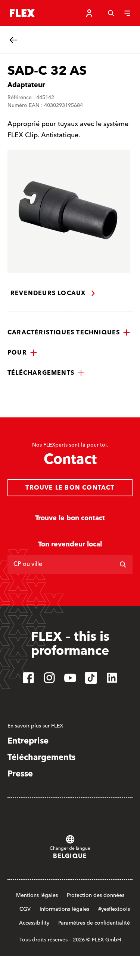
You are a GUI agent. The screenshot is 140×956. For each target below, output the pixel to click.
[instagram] (49, 677)
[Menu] (127, 13)
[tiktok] (91, 677)
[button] (68, 332)
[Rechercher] (123, 564)
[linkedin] (112, 677)
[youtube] (70, 677)
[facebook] (28, 677)
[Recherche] (111, 13)
